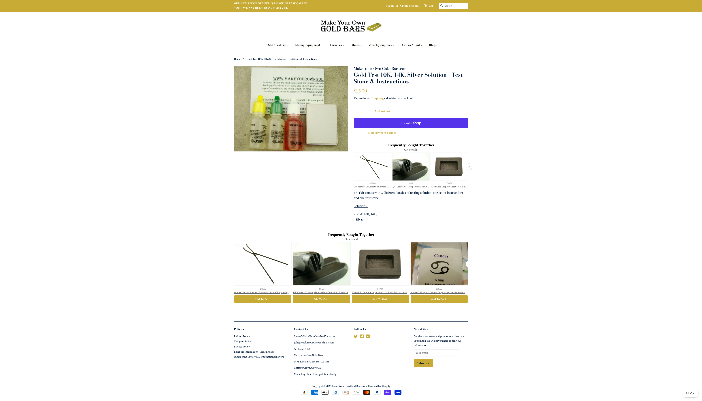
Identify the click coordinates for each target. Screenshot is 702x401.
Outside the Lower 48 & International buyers (259, 356)
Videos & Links (412, 45)
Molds (356, 45)
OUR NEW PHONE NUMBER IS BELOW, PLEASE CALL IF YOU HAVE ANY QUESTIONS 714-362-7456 (270, 5)
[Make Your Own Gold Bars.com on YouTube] (368, 337)
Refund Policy (242, 336)
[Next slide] (469, 167)
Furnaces (336, 45)
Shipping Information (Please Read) (254, 351)
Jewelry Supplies (381, 45)
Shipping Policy (243, 341)
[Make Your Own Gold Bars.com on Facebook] (362, 337)
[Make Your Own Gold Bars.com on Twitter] (356, 337)
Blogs (433, 45)
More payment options (382, 132)
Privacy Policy (242, 346)
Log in (390, 6)
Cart (431, 6)
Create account (409, 6)
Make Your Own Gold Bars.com (349, 386)
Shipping (378, 98)
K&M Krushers (276, 45)
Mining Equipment (308, 45)
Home (237, 59)
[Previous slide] (353, 167)
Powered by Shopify (379, 386)
